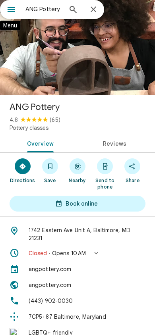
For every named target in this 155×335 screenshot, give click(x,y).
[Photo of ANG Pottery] (77, 47)
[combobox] (43, 9)
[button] (77, 253)
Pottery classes (29, 127)
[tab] (39, 142)
